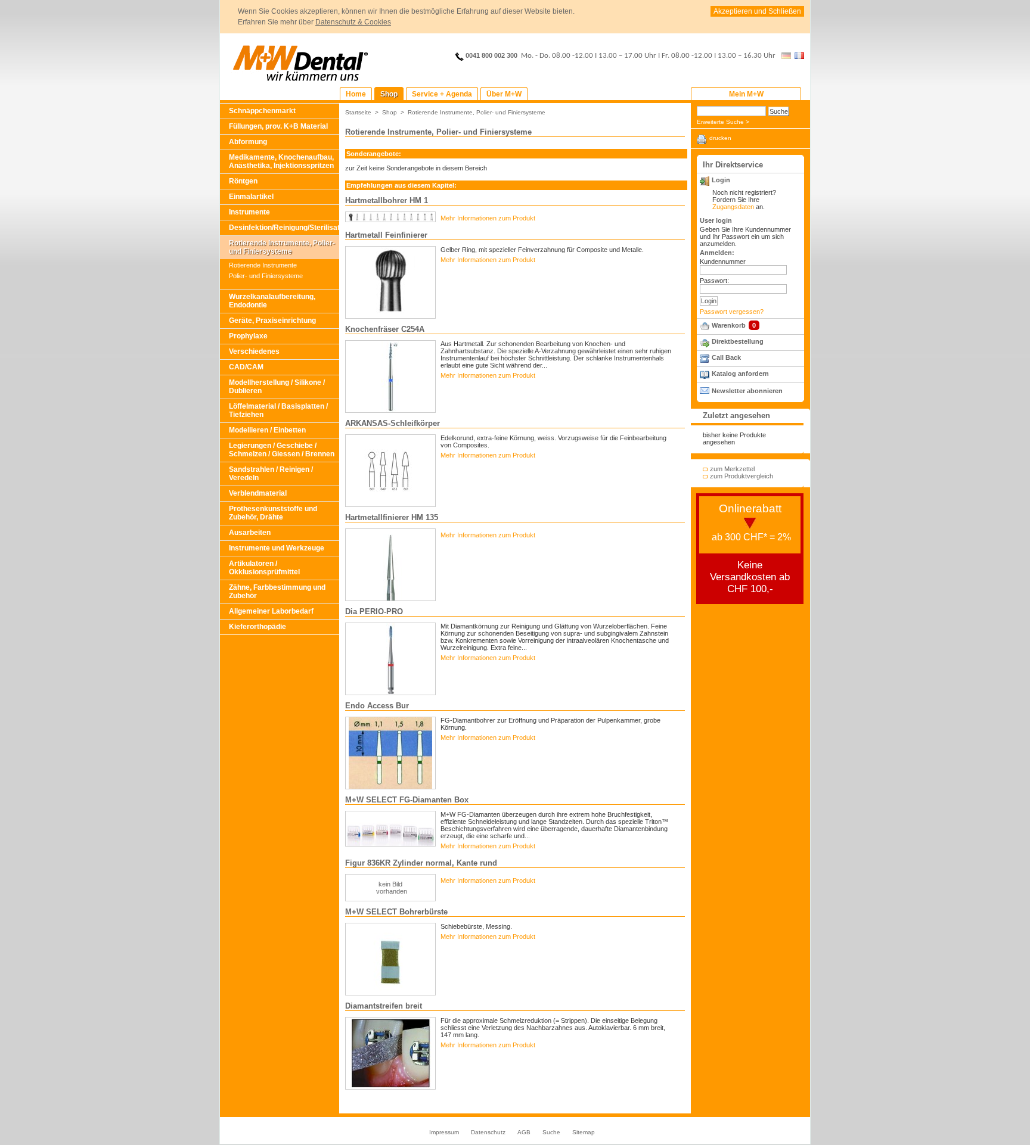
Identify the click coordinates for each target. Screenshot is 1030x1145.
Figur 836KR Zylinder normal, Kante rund (421, 862)
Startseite (358, 112)
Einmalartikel (251, 196)
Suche (551, 1132)
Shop (389, 112)
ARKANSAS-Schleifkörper (392, 423)
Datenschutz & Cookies (353, 22)
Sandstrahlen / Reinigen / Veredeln (271, 473)
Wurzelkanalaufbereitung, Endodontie (272, 301)
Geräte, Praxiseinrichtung (272, 320)
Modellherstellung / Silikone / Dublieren (277, 386)
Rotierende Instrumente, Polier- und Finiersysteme (282, 247)
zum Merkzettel (732, 468)
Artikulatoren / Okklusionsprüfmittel (264, 567)
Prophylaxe (248, 336)
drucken (720, 138)
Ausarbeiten (250, 532)
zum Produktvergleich (741, 476)
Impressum (444, 1132)
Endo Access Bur (377, 705)
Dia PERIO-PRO (374, 611)
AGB (523, 1132)
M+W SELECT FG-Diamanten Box (407, 799)
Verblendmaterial (258, 493)
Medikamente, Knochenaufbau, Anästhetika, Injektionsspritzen (281, 161)
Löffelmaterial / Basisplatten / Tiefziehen (278, 410)
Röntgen (243, 181)
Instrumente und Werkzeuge (276, 548)
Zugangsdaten (733, 206)
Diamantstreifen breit (383, 1005)
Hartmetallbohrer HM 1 (386, 200)
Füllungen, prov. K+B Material (278, 126)
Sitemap (583, 1132)
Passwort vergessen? (732, 311)
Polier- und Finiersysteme (266, 275)
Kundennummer (723, 261)
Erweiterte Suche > (723, 122)
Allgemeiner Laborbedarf (271, 611)
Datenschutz (488, 1132)
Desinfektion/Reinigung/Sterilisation (284, 227)
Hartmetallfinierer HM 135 (391, 517)
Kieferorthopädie (257, 627)
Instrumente (249, 212)
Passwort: (714, 280)
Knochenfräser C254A (384, 329)
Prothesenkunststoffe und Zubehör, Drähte (273, 513)
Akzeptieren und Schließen (757, 11)
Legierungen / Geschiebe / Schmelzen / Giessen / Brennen (281, 449)
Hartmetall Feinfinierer (386, 235)
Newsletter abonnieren (747, 390)
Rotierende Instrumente (263, 265)
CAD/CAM (246, 367)
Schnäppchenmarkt (262, 111)
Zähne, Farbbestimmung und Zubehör (277, 591)
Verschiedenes (254, 351)
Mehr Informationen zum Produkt (487, 218)
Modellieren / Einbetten (267, 430)
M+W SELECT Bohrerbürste (396, 911)
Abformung (248, 142)
